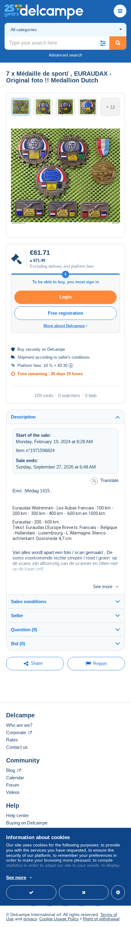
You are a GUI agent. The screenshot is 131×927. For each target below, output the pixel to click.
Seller (17, 615)
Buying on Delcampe (27, 822)
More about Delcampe (64, 326)
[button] (102, 43)
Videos (13, 792)
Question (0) (24, 629)
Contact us (17, 747)
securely (33, 349)
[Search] (117, 43)
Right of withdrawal (101, 918)
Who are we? (19, 725)
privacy (30, 918)
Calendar (15, 777)
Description (23, 416)
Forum (12, 785)
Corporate (16, 732)
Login (65, 296)
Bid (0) (18, 643)
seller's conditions (74, 357)
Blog (11, 770)
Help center (17, 815)
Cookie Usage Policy (59, 918)
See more (102, 586)
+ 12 (110, 107)
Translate (109, 480)
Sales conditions (28, 601)
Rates (12, 739)
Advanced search (65, 55)
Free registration (65, 313)
